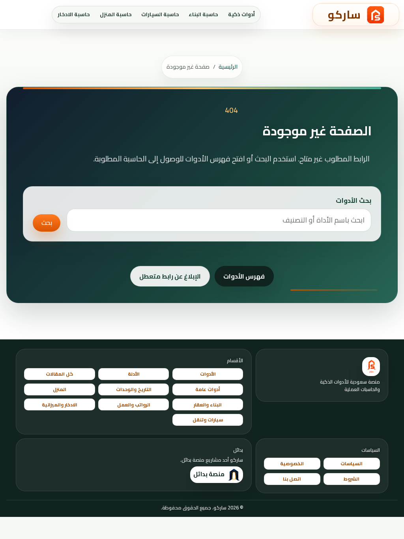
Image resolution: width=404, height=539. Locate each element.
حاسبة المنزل (116, 14)
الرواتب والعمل (133, 404)
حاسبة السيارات (160, 14)
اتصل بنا (292, 478)
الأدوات (208, 373)
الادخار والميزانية (59, 404)
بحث (46, 222)
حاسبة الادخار (74, 14)
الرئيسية (228, 67)
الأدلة (134, 373)
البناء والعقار (208, 404)
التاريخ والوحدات (134, 389)
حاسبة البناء (203, 14)
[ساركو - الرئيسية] (371, 366)
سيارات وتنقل (208, 419)
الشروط (351, 478)
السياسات (351, 463)
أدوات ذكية (241, 14)
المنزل (59, 389)
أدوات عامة (207, 389)
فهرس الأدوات (244, 276)
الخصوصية (292, 463)
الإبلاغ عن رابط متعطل (170, 276)
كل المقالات (59, 373)
